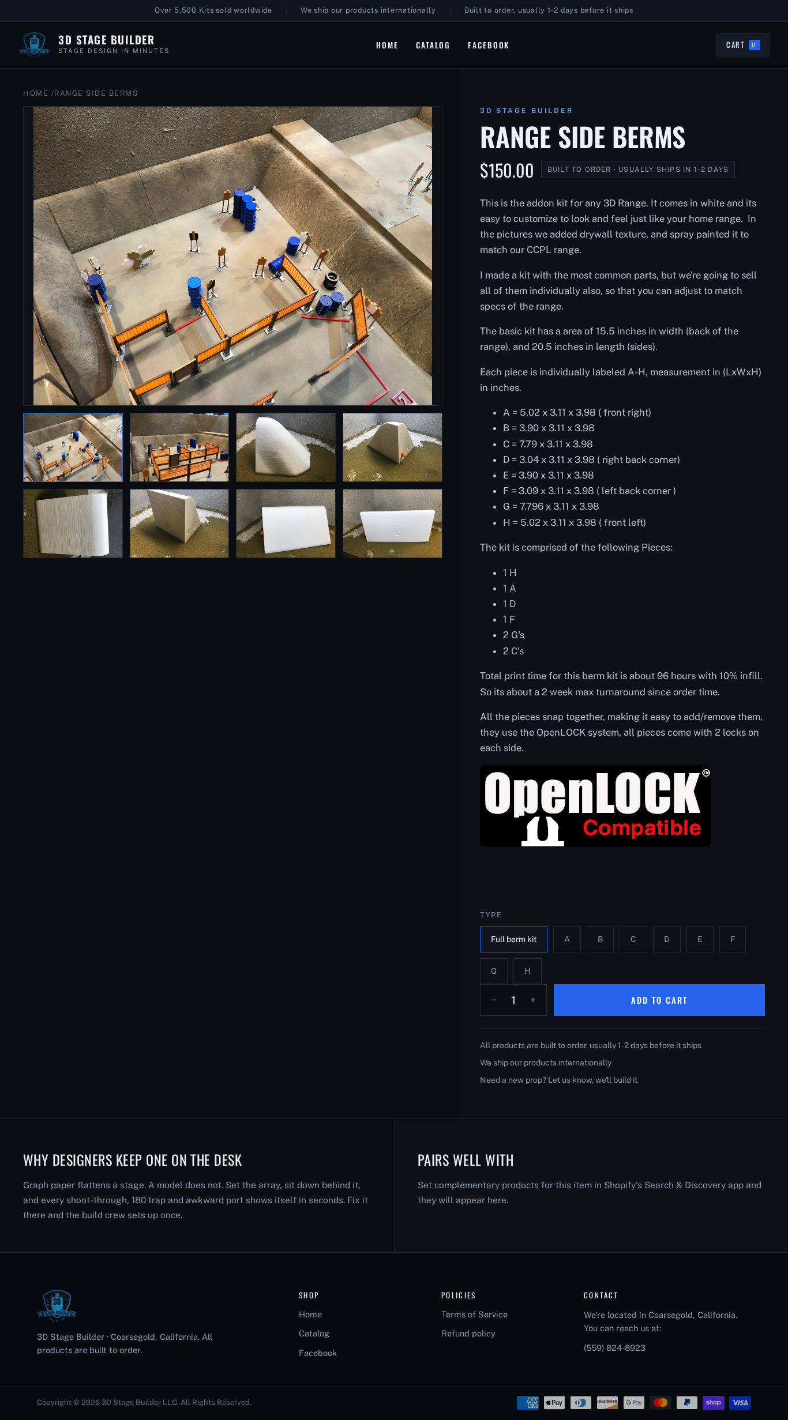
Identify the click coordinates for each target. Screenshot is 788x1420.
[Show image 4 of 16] (392, 447)
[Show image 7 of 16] (286, 523)
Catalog (433, 45)
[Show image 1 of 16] (73, 447)
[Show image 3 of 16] (286, 447)
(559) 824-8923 (615, 1348)
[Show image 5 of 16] (73, 523)
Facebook (488, 45)
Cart (748, 47)
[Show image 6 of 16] (180, 523)
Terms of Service (474, 1314)
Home (387, 45)
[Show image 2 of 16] (180, 447)
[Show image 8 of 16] (392, 523)
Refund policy (468, 1333)
